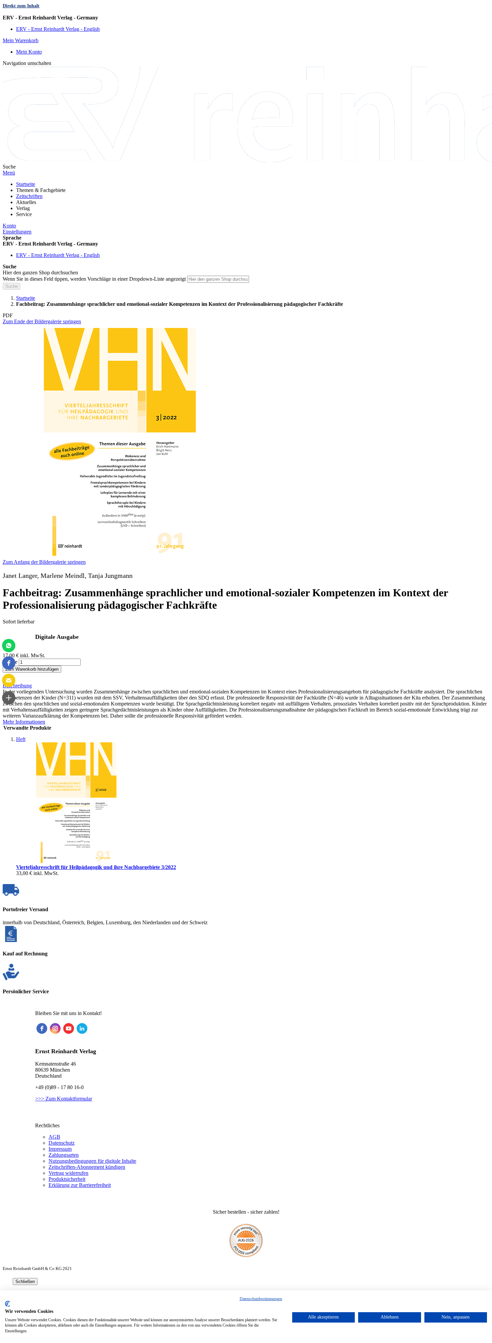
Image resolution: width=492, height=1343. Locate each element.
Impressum (60, 1149)
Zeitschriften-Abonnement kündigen (87, 1167)
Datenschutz (62, 1143)
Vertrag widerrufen (68, 1173)
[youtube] (68, 1028)
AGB (54, 1137)
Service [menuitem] (24, 214)
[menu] (246, 199)
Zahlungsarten (64, 1155)
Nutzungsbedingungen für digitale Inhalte (92, 1161)
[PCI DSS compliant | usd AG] (246, 1255)
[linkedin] (82, 1028)
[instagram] (55, 1028)
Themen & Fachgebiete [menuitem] (41, 190)
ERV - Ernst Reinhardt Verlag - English (58, 29)
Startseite (25, 298)
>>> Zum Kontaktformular (63, 1098)
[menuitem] (25, 184)
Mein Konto (29, 52)
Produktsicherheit (67, 1179)
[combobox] (218, 279)
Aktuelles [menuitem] (26, 202)
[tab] (246, 686)
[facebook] (41, 1028)
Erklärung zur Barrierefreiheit (80, 1185)
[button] (246, 18)
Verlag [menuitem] (23, 208)
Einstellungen (17, 231)
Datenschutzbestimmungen (261, 1298)
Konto (9, 225)
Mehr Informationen (24, 722)
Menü (9, 173)
